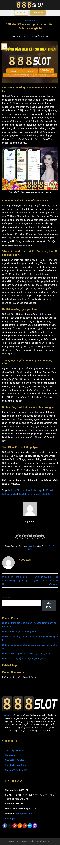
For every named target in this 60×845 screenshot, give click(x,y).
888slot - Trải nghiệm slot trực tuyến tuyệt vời (24, 658)
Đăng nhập (38, 13)
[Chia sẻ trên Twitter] (27, 536)
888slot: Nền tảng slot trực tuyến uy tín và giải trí (26, 653)
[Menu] (3, 4)
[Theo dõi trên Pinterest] (14, 825)
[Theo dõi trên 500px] (29, 825)
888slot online (25, 494)
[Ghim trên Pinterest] (37, 536)
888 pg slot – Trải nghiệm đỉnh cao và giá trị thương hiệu (14, 580)
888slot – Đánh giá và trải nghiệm (19, 631)
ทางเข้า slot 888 (42, 494)
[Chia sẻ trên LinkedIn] (42, 536)
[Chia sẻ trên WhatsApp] (17, 536)
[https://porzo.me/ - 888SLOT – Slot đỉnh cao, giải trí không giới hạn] (30, 5)
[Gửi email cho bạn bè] (32, 536)
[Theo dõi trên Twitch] (35, 825)
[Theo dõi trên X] (9, 825)
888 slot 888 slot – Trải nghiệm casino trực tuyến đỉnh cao (45, 580)
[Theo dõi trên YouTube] (24, 825)
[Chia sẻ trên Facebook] (22, 536)
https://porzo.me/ (23, 813)
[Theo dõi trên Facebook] (4, 825)
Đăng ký (21, 13)
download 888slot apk (32, 490)
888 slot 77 (13, 490)
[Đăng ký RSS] (19, 825)
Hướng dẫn (30, 20)
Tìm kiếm (6, 597)
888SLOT (47, 841)
